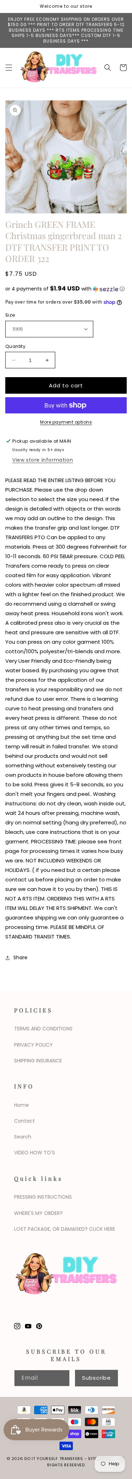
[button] (9, 67)
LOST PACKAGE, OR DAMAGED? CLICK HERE (64, 1228)
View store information (42, 459)
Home (21, 1105)
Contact (24, 1120)
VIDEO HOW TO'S (34, 1152)
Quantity (15, 346)
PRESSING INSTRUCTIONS (43, 1196)
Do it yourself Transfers (53, 1458)
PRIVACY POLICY (33, 1044)
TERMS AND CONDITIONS (43, 1028)
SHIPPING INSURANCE (38, 1060)
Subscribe (96, 1377)
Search (22, 1136)
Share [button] (20, 957)
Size (10, 315)
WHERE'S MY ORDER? (38, 1213)
